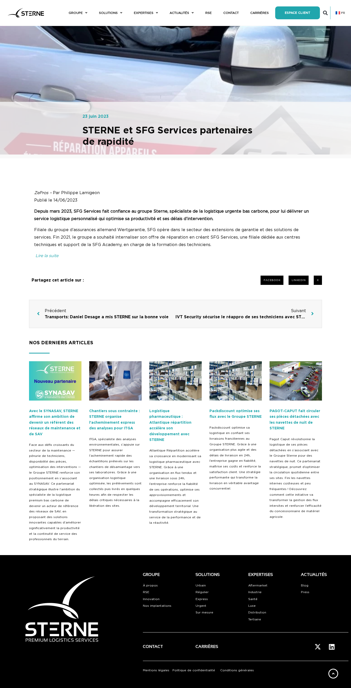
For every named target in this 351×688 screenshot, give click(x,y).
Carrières (259, 12)
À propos (150, 585)
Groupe (76, 12)
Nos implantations (157, 605)
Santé (252, 599)
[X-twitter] (317, 646)
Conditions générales (237, 670)
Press (305, 592)
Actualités (179, 12)
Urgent (201, 605)
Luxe (252, 605)
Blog (304, 585)
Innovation (151, 599)
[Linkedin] (331, 646)
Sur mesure (204, 612)
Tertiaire (254, 619)
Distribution (257, 612)
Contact (231, 12)
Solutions (108, 12)
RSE (208, 12)
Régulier (202, 592)
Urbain (201, 585)
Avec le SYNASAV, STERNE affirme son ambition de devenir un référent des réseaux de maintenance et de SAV (54, 422)
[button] (325, 13)
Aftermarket (257, 585)
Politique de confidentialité (193, 670)
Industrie (255, 592)
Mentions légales (156, 670)
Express (202, 599)
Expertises (143, 12)
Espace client (297, 12)
